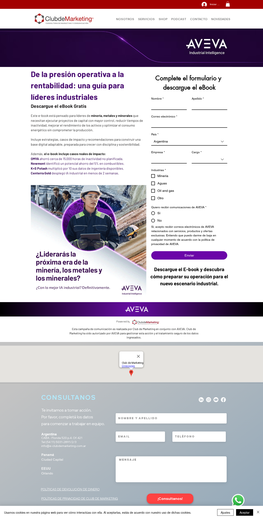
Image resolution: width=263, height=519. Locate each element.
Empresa (158, 152)
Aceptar (245, 512)
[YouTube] (215, 399)
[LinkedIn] (201, 399)
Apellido (198, 98)
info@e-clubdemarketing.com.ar (63, 446)
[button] (228, 4)
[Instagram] (208, 399)
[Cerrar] (258, 512)
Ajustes (225, 512)
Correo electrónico (164, 116)
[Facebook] (223, 399)
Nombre (157, 98)
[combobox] (189, 142)
